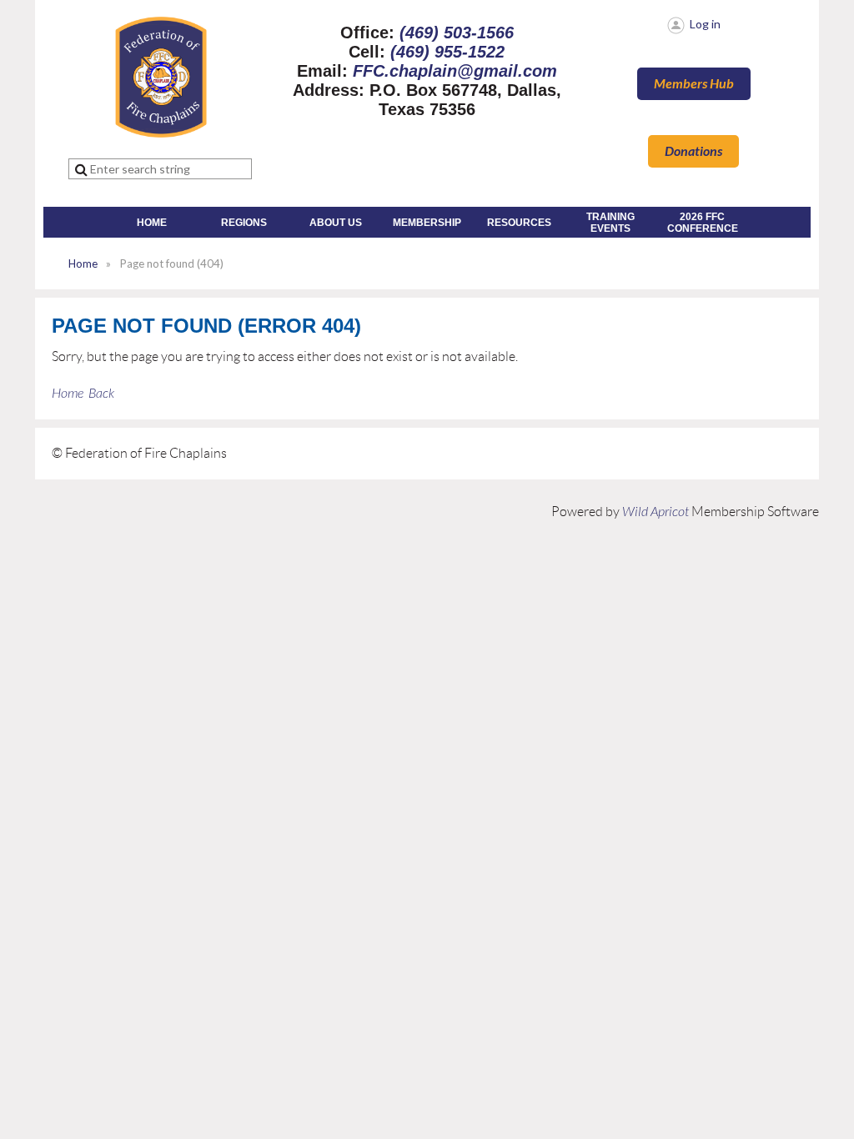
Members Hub (694, 84)
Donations (693, 151)
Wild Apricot (655, 511)
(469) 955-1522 (447, 52)
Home (83, 263)
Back (101, 393)
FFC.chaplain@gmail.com (455, 71)
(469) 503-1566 (456, 32)
